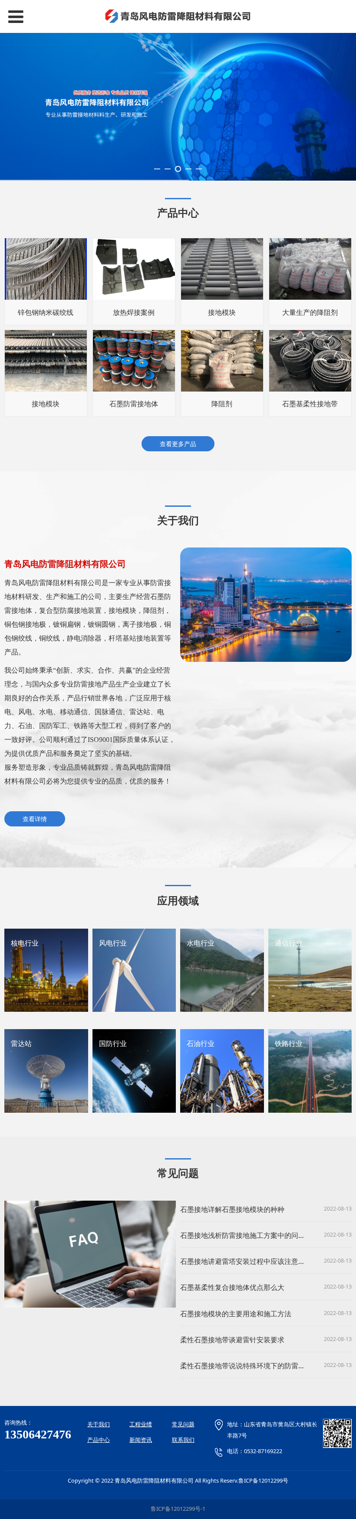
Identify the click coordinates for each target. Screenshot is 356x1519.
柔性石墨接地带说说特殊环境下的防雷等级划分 (253, 1365)
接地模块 (222, 312)
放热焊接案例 (134, 312)
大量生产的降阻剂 (310, 312)
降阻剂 (221, 403)
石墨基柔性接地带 (310, 403)
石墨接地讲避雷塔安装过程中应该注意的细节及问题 (260, 1261)
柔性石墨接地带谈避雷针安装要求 (232, 1339)
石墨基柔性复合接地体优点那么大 (232, 1287)
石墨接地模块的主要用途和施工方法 (235, 1313)
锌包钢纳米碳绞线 (45, 312)
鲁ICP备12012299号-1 (178, 1509)
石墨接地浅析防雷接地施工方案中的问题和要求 (253, 1235)
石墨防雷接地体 (133, 403)
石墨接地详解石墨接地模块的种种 (232, 1209)
